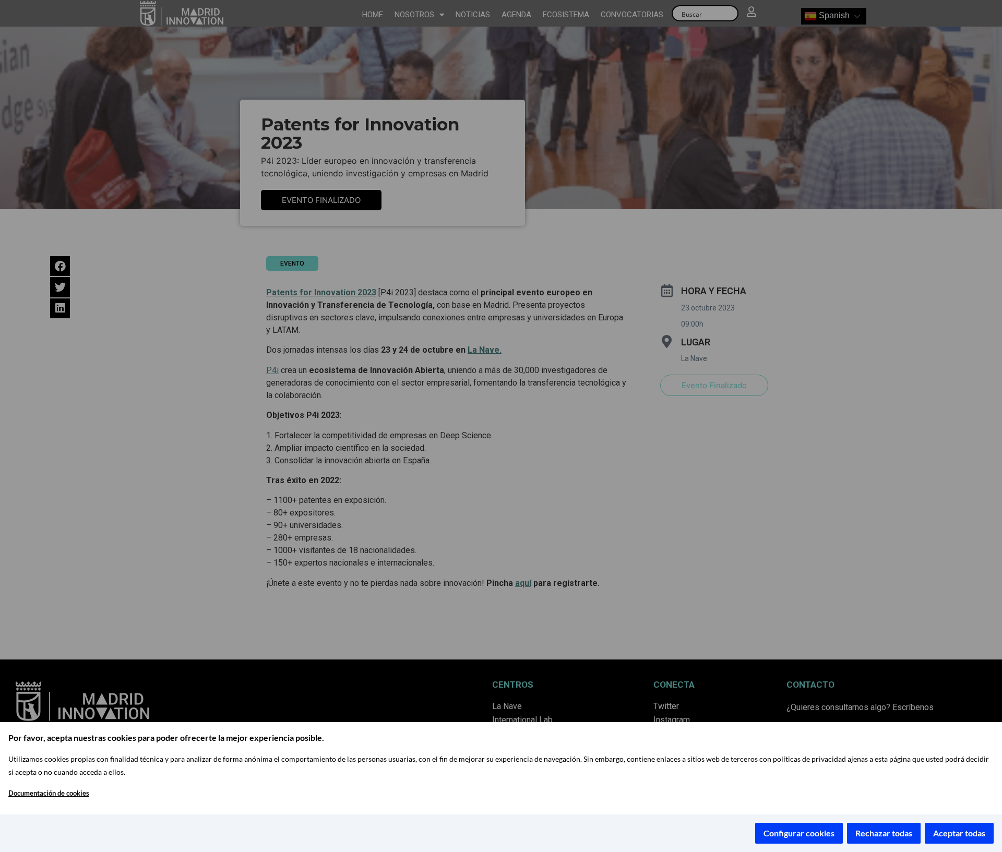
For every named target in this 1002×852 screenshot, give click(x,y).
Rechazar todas (883, 833)
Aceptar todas (959, 833)
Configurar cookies (799, 833)
